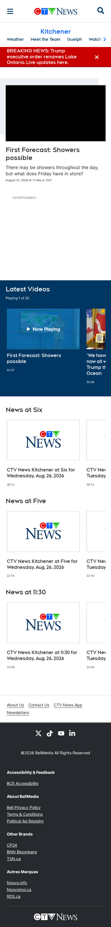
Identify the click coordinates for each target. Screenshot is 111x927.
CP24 (12, 845)
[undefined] (43, 340)
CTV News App (68, 704)
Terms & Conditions (25, 814)
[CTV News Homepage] (55, 11)
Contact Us (38, 704)
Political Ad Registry (25, 821)
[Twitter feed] (38, 733)
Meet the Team (45, 39)
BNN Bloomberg (22, 851)
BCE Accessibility (23, 783)
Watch (95, 39)
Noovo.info (17, 882)
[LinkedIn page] (72, 733)
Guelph (74, 39)
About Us (15, 704)
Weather (15, 39)
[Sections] (10, 11)
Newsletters (18, 712)
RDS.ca (13, 896)
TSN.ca (14, 858)
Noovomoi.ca (19, 889)
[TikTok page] (49, 733)
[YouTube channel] (61, 733)
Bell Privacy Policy (24, 807)
